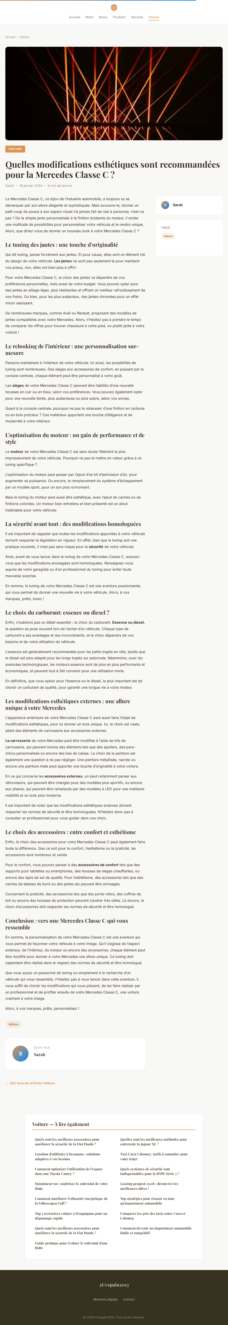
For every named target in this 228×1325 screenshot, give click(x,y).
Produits (119, 17)
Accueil (74, 17)
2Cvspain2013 (114, 1284)
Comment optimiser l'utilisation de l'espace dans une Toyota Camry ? (69, 1171)
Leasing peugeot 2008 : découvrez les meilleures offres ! (149, 1186)
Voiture (154, 17)
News (103, 17)
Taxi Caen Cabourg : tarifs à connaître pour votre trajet (154, 1156)
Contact (129, 1299)
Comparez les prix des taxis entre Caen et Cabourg (152, 1215)
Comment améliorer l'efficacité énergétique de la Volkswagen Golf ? (71, 1200)
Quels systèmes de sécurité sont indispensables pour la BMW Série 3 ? (149, 1171)
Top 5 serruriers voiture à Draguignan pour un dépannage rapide (71, 1215)
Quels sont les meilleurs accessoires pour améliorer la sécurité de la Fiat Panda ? (67, 1141)
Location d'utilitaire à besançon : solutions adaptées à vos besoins (67, 1156)
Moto (90, 17)
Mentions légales (105, 1299)
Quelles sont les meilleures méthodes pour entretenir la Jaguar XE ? (153, 1141)
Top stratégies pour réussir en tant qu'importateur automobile (147, 1200)
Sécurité (137, 17)
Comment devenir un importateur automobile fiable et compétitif (156, 1230)
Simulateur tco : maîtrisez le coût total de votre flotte (71, 1186)
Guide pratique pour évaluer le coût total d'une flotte (71, 1245)
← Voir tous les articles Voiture (30, 1083)
